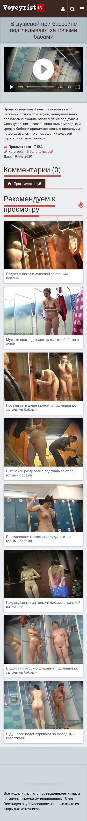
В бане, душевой (40, 151)
